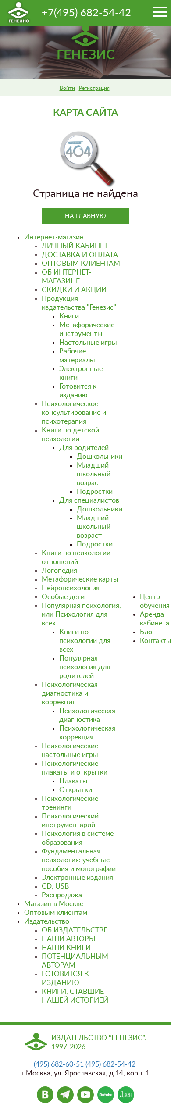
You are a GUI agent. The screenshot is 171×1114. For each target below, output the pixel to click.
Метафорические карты (80, 579)
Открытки (75, 789)
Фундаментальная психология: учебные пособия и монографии (79, 860)
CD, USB (55, 886)
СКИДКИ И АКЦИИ (74, 289)
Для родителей (84, 447)
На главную (85, 216)
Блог (147, 632)
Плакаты (73, 781)
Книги (69, 316)
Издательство (46, 921)
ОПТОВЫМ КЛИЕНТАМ (81, 263)
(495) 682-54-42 (110, 1064)
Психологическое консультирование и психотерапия (74, 412)
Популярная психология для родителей (84, 667)
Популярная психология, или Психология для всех (81, 614)
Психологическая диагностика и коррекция (70, 693)
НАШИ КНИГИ (66, 947)
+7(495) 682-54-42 (86, 13)
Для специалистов (89, 500)
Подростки (95, 491)
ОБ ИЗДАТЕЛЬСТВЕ (74, 930)
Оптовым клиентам (55, 912)
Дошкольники (99, 456)
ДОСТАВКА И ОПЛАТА (80, 254)
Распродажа (62, 895)
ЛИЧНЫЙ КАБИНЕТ (75, 246)
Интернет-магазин (54, 237)
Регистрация (94, 88)
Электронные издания (77, 877)
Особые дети (63, 596)
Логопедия (59, 570)
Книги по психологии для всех (84, 640)
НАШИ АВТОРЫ (68, 939)
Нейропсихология (71, 588)
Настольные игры (88, 342)
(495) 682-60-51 (59, 1064)
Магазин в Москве (53, 903)
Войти (67, 88)
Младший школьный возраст (93, 474)
